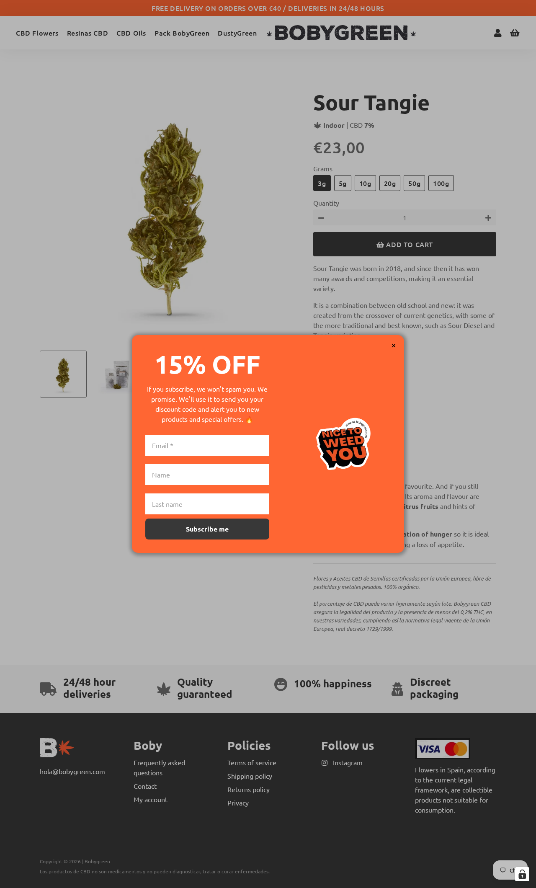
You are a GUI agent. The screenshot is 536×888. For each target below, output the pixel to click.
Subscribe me (207, 528)
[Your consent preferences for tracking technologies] (522, 874)
